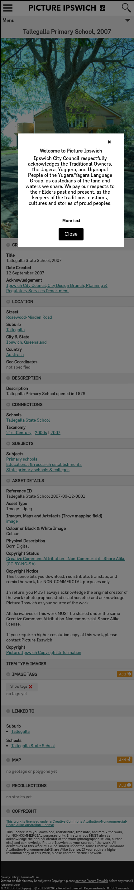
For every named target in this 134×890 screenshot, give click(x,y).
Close (71, 234)
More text (71, 220)
